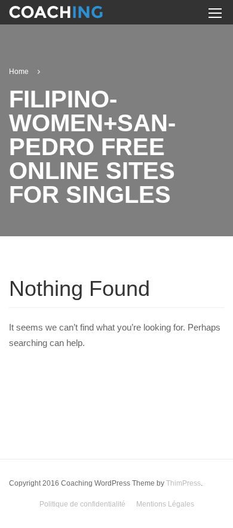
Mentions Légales (165, 504)
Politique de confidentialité (82, 504)
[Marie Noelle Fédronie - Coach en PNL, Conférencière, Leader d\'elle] (56, 14)
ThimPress (183, 483)
